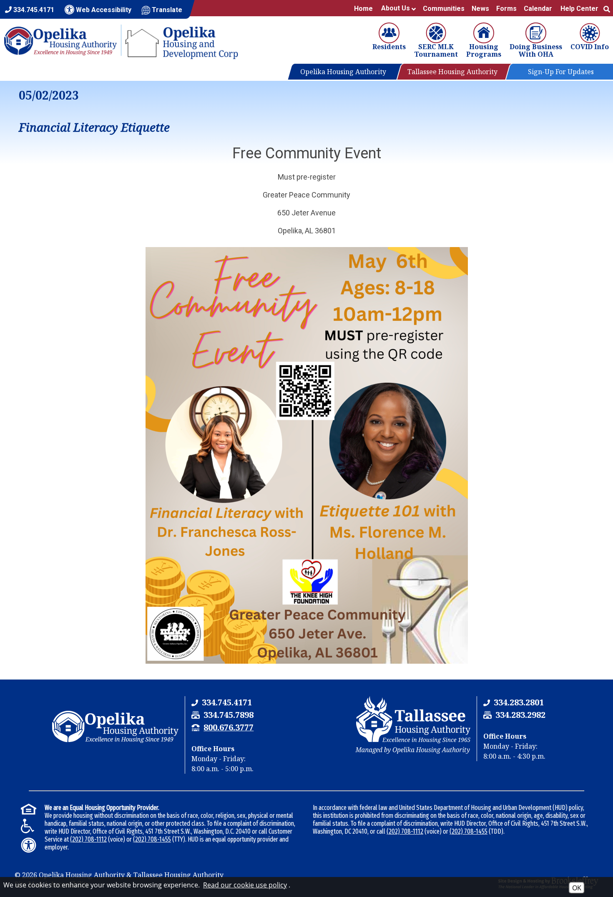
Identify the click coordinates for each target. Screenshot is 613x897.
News (480, 8)
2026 (29, 875)
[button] (606, 8)
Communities (443, 8)
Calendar (537, 8)
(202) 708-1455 (152, 839)
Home (363, 8)
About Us (396, 8)
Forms (506, 8)
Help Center (579, 8)
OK (576, 887)
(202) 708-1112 (88, 839)
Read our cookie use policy (245, 885)
